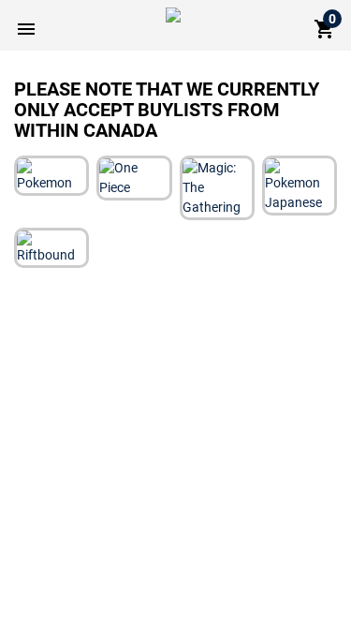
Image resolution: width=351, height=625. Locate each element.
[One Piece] (133, 177)
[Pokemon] (51, 175)
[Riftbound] (51, 247)
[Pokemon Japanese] (299, 184)
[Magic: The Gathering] (217, 187)
